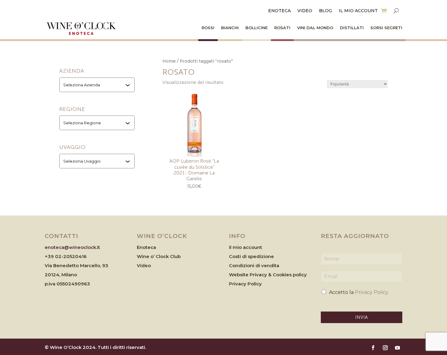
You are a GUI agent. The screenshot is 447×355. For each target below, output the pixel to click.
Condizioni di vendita (254, 265)
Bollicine (256, 27)
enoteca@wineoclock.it (72, 247)
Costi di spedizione (251, 256)
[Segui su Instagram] (385, 348)
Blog (325, 11)
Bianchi (230, 27)
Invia (361, 317)
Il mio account (358, 11)
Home (169, 61)
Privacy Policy (245, 284)
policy (300, 274)
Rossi (208, 27)
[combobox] (97, 84)
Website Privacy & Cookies (261, 274)
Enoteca (279, 11)
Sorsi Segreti (386, 27)
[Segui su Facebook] (373, 348)
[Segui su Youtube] (397, 348)
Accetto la (358, 292)
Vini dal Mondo (315, 27)
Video (304, 11)
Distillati (352, 27)
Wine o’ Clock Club (159, 256)
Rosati (282, 27)
